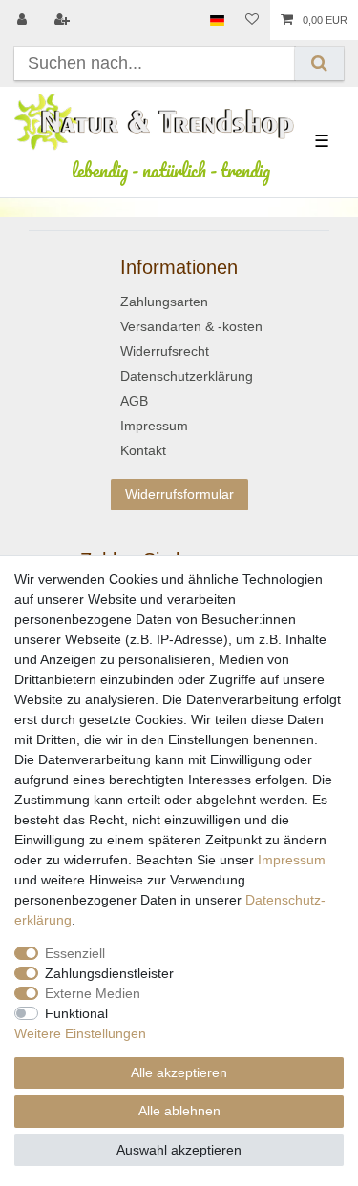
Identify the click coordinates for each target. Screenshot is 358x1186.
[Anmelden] (24, 20)
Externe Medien (92, 993)
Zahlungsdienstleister (109, 973)
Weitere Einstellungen (80, 1033)
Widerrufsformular (179, 494)
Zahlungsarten (164, 301)
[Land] (217, 20)
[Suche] (319, 63)
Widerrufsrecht (164, 351)
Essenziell (75, 953)
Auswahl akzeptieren (179, 1149)
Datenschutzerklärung (186, 376)
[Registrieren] (64, 20)
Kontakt (143, 450)
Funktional (76, 1013)
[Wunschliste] (252, 20)
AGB (134, 400)
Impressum (154, 425)
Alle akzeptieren (179, 1072)
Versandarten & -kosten (191, 326)
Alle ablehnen (179, 1110)
